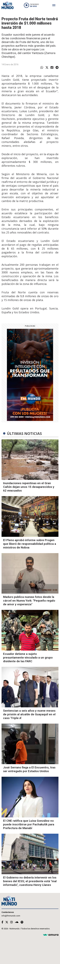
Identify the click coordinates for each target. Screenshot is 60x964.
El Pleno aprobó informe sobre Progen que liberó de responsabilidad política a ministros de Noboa (29, 543)
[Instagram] (11, 922)
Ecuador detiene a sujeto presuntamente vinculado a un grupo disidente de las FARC (28, 657)
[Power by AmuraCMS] (50, 934)
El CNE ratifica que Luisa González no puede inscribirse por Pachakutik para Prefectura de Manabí (28, 824)
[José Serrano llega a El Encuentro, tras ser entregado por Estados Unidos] (30, 744)
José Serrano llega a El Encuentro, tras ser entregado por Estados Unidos (29, 769)
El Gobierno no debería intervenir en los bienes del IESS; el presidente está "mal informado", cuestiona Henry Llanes (30, 881)
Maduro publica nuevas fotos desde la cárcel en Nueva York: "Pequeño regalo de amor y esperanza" (29, 600)
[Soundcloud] (16, 922)
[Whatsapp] (41, 67)
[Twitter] (46, 67)
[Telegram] (57, 67)
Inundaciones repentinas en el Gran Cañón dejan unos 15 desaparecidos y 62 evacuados (28, 486)
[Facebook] (52, 67)
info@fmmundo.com (11, 916)
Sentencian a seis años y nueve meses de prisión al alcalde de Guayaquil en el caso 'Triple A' (29, 714)
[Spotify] (22, 922)
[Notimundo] (8, 5)
